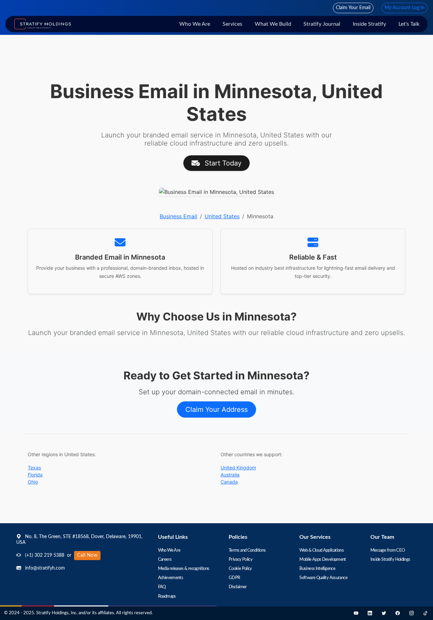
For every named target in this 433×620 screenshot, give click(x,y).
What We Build (273, 24)
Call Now (87, 555)
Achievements (170, 578)
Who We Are (194, 24)
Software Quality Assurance (323, 578)
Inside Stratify (369, 24)
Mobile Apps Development (322, 559)
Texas (34, 467)
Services (232, 24)
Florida (35, 475)
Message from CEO (387, 550)
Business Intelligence (317, 569)
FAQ (162, 587)
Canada (229, 482)
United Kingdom (238, 467)
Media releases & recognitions (183, 569)
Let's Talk (408, 24)
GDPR (234, 578)
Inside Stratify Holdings (390, 559)
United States (222, 216)
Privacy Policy (240, 559)
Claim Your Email (353, 7)
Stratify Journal (321, 24)
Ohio (33, 482)
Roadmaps (167, 596)
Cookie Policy (240, 569)
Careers (165, 559)
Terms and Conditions (247, 550)
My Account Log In (405, 7)
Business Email (178, 216)
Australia (230, 475)
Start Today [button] (222, 163)
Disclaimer (238, 587)
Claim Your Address (216, 409)
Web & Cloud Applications (321, 550)
